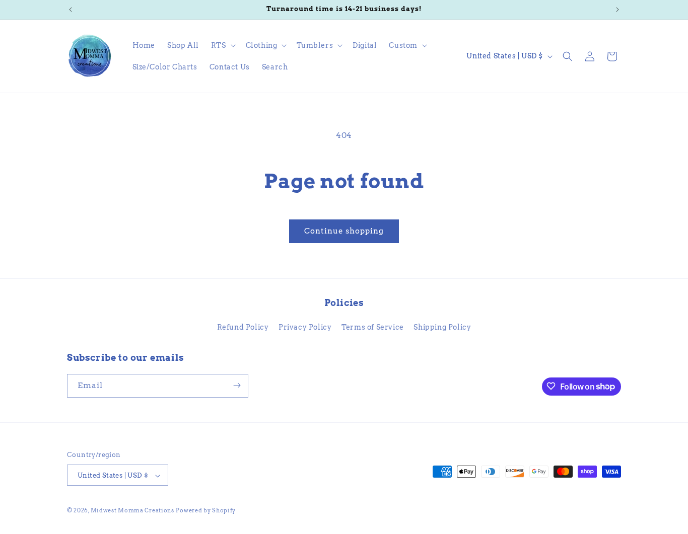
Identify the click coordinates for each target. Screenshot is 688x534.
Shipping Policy (442, 328)
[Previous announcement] (70, 9)
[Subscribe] (237, 385)
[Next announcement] (617, 9)
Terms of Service (372, 328)
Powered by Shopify (206, 510)
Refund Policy (243, 328)
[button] (222, 45)
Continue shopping (344, 231)
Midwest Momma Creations (132, 510)
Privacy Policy (305, 328)
